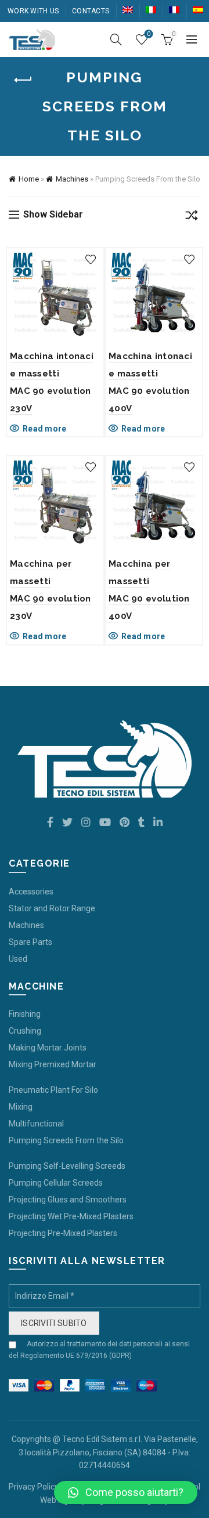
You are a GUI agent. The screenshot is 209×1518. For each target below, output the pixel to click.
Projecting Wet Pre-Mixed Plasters (71, 1216)
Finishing (25, 1014)
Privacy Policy (34, 1486)
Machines (72, 179)
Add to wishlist (90, 259)
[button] (125, 1492)
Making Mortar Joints (48, 1047)
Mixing (21, 1106)
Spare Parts (30, 942)
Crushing (25, 1030)
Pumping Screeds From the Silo (66, 1140)
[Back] (23, 80)
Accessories (31, 891)
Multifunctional (36, 1123)
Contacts (90, 11)
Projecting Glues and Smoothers (68, 1199)
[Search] (116, 39)
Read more (45, 428)
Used (18, 958)
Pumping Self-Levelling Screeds (67, 1166)
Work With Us (33, 11)
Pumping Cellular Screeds (56, 1182)
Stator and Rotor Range (52, 908)
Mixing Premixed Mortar (52, 1064)
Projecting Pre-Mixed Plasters (63, 1233)
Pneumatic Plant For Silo (53, 1090)
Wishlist (148, 34)
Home (29, 179)
